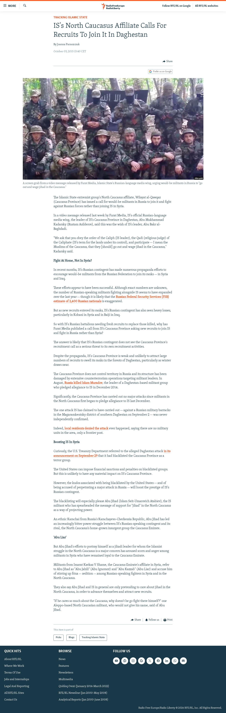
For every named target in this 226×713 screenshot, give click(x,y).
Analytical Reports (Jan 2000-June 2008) (83, 699)
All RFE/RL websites (206, 6)
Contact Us (10, 699)
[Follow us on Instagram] (133, 660)
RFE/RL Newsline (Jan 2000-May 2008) (83, 692)
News (62, 659)
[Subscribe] (183, 660)
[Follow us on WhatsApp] (175, 660)
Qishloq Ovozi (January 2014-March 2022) (84, 686)
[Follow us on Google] (141, 660)
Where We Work (14, 666)
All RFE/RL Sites (14, 692)
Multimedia (66, 679)
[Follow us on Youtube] (116, 660)
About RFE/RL (13, 659)
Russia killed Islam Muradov (83, 383)
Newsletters (66, 672)
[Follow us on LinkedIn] (166, 660)
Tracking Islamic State (70, 17)
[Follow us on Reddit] (124, 660)
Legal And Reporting (16, 686)
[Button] (168, 61)
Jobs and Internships (16, 679)
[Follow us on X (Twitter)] (150, 660)
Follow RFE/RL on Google (176, 6)
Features (64, 666)
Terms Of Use (12, 672)
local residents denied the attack (86, 428)
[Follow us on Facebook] (158, 660)
